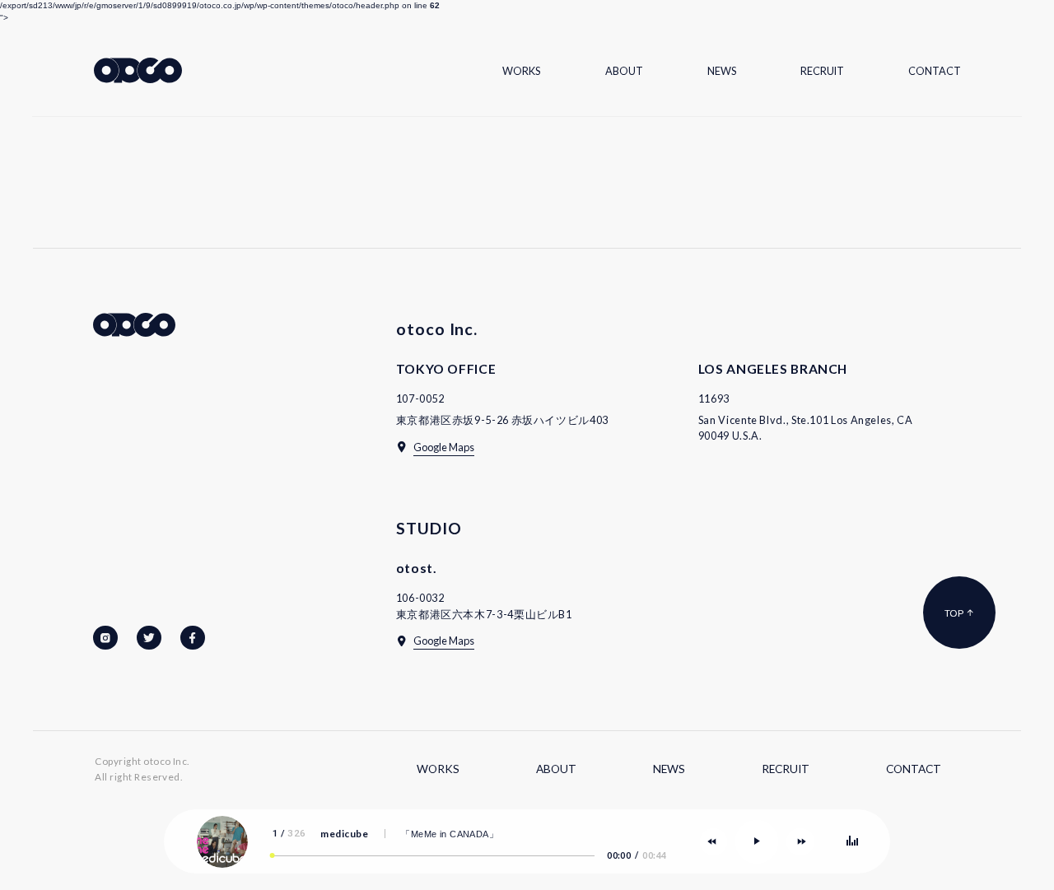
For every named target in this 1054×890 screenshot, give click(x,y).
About (624, 70)
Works (521, 70)
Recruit (822, 70)
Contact (934, 70)
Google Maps (443, 447)
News (721, 70)
